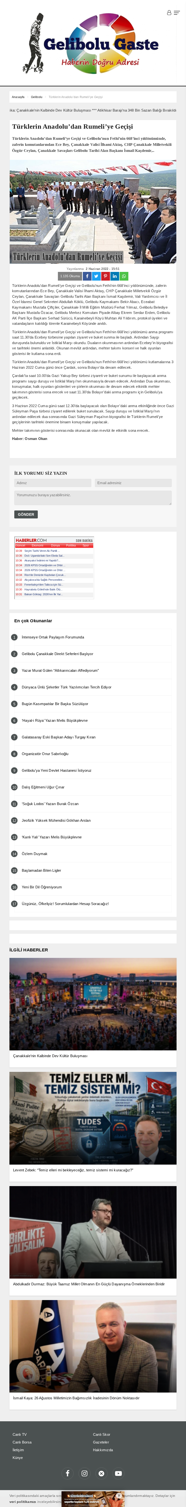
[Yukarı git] (176, 1497)
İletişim (18, 1450)
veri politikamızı (22, 1502)
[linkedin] (114, 276)
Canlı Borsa (22, 1442)
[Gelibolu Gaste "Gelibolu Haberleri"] (93, 44)
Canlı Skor (101, 1434)
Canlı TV (20, 1434)
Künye (18, 1458)
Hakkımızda (103, 1450)
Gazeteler (101, 1442)
